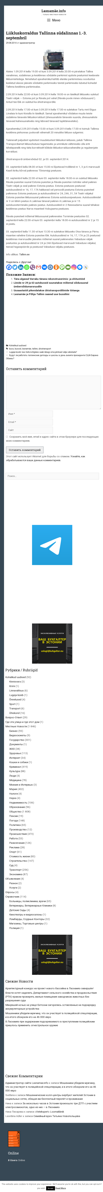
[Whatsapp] (26, 267)
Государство (16, 739)
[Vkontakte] (44, 267)
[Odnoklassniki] (56, 267)
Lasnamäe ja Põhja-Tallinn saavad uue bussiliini (41, 294)
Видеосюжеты (17, 735)
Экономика (15, 874)
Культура (14, 771)
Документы (16, 744)
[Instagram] (74, 267)
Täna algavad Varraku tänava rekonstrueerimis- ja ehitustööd (49, 278)
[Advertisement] (54, 318)
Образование (17, 807)
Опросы (10, 892)
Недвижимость (18, 802)
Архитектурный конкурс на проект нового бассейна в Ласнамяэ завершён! (49, 988)
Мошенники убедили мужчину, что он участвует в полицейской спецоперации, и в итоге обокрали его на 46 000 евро (50, 1086)
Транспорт (15, 869)
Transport (14, 708)
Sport (12, 704)
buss (11, 348)
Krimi (12, 686)
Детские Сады (17, 910)
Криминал (15, 766)
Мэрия (13, 789)
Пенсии (13, 816)
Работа (13, 838)
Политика (15, 824)
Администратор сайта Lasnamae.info (26, 1082)
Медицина (15, 780)
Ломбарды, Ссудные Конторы (27, 919)
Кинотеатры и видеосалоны (25, 914)
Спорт (12, 851)
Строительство (18, 860)
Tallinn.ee (24, 254)
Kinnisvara (15, 681)
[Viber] (32, 267)
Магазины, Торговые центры (26, 923)
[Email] (68, 267)
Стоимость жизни (19, 856)
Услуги (13, 887)
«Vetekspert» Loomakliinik (49, 1111)
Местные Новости (16, 726)
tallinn (35, 348)
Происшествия (18, 833)
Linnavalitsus (16, 690)
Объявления (12, 878)
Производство (18, 829)
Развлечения (17, 842)
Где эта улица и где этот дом (22, 722)
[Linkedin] (20, 267)
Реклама (14, 847)
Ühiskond (14, 713)
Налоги (13, 793)
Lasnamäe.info (53, 11)
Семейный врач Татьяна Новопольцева (57, 1116)
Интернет (14, 757)
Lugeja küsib (16, 695)
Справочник (12, 896)
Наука (12, 798)
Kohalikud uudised (17, 345)
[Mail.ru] (50, 267)
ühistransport (45, 348)
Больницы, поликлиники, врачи (27, 901)
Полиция (14, 928)
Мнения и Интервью (21, 784)
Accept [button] (50, 1188)
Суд (11, 865)
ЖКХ (12, 748)
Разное (13, 883)
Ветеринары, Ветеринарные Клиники (30, 905)
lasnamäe (26, 348)
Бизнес (13, 730)
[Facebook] (9, 267)
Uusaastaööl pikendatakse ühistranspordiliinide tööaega (46, 290)
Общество (15, 811)
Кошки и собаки (18, 762)
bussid (18, 348)
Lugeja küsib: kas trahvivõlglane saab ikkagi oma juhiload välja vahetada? (43, 352)
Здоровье (15, 753)
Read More (61, 1188)
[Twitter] (15, 267)
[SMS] (62, 267)
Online (16, 1160)
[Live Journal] (85, 267)
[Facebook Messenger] (79, 267)
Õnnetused (15, 699)
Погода (13, 820)
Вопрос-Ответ (13, 717)
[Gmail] (38, 267)
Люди (12, 775)
